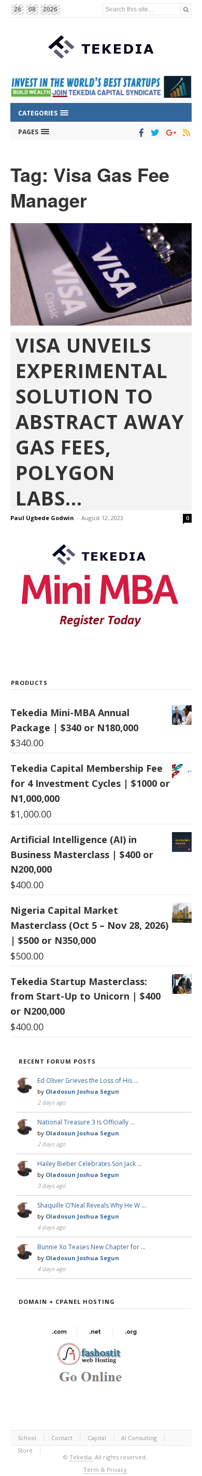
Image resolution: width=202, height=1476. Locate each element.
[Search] (186, 9)
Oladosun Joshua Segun (82, 1091)
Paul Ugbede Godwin (42, 518)
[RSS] (185, 132)
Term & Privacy (105, 1469)
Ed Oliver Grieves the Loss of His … (87, 1080)
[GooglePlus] (169, 132)
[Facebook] (140, 132)
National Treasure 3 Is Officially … (86, 1122)
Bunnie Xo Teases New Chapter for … (91, 1246)
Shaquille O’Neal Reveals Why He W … (91, 1205)
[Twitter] (153, 132)
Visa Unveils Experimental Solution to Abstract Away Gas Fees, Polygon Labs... (100, 421)
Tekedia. (81, 1457)
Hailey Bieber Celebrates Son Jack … (89, 1163)
